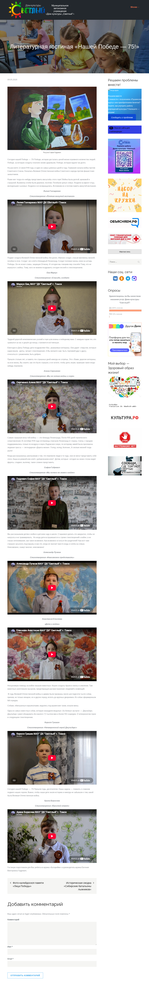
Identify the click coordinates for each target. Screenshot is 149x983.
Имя (10, 947)
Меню (134, 6)
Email (10, 959)
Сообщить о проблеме (122, 117)
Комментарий (13, 919)
